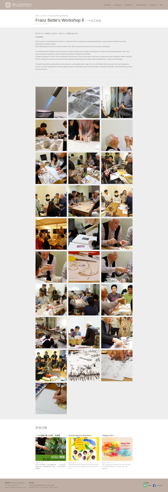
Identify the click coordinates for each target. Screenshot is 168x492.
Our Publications (141, 5)
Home (37, 15)
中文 (161, 5)
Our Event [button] (128, 5)
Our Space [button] (117, 5)
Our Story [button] (107, 5)
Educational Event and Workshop (58, 15)
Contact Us (153, 5)
